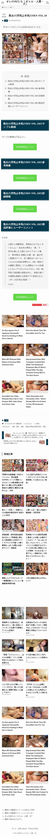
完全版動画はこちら (25, 146)
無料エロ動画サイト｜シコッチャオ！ (19, 813)
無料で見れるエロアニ (13, 819)
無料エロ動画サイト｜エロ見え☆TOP (19, 810)
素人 (44, 426)
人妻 (6, 20)
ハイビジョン (28, 423)
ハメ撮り (37, 423)
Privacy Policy (33, 828)
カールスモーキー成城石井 (13, 423)
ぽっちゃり (6, 426)
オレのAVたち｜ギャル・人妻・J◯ (25, 2)
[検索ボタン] (47, 3)
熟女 (22, 426)
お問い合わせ (22, 828)
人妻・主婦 (15, 426)
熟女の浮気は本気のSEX (33, 426)
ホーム (14, 828)
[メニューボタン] (2, 3)
